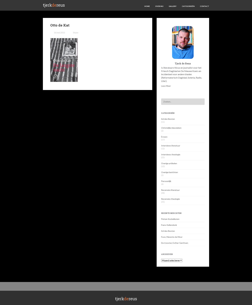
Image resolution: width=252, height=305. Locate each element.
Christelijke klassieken (171, 128)
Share (75, 32)
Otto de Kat (59, 25)
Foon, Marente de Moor (171, 237)
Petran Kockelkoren (170, 219)
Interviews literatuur (170, 145)
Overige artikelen (169, 163)
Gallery (172, 6)
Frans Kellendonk (169, 225)
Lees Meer (166, 86)
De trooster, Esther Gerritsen (174, 243)
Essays (164, 136)
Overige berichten (169, 172)
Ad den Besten (168, 119)
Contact (204, 6)
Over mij (159, 6)
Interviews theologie (170, 154)
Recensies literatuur (170, 190)
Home (147, 6)
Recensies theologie (170, 199)
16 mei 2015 (59, 32)
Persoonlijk (166, 181)
